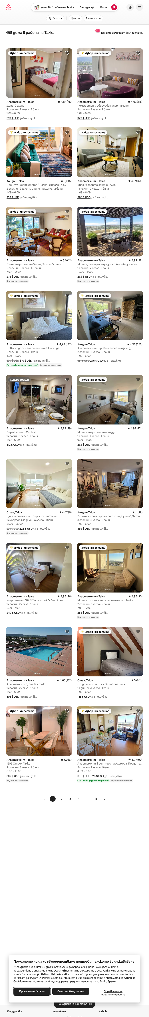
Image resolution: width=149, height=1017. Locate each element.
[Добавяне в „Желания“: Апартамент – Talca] (67, 53)
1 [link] (52, 798)
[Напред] (105, 799)
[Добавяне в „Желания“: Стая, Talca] (67, 463)
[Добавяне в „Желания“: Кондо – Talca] (67, 132)
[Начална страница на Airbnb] (8, 7)
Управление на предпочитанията (113, 993)
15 (96, 798)
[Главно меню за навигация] (139, 7)
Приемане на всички (32, 991)
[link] (44, 799)
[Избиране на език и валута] (130, 7)
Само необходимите (70, 991)
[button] (13, 118)
